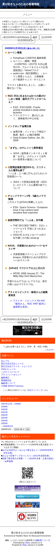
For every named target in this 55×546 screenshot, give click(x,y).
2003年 (4, 418)
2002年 (4, 415)
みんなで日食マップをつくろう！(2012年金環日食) (25, 455)
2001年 (4, 412)
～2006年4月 (7, 426)
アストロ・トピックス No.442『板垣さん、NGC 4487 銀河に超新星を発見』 (29, 303)
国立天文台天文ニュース (12, 363)
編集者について (8, 383)
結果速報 (9, 461)
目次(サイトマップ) (35, 390)
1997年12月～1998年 (11, 404)
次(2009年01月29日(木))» (35, 39)
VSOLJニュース (8, 369)
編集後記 (5, 377)
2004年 (4, 420)
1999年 (4, 406)
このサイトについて (10, 372)
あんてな (5, 361)
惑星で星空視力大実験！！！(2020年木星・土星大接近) (28, 458)
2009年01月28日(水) (15, 48)
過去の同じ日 (33, 48)
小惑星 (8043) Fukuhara (12, 386)
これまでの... (50, 350)
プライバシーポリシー (11, 375)
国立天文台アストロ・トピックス (16, 366)
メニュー (27, 14)
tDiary (27, 543)
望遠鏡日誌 (6, 380)
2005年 (4, 423)
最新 (35, 37)
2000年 (4, 409)
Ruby (24, 545)
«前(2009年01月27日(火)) (15, 37)
